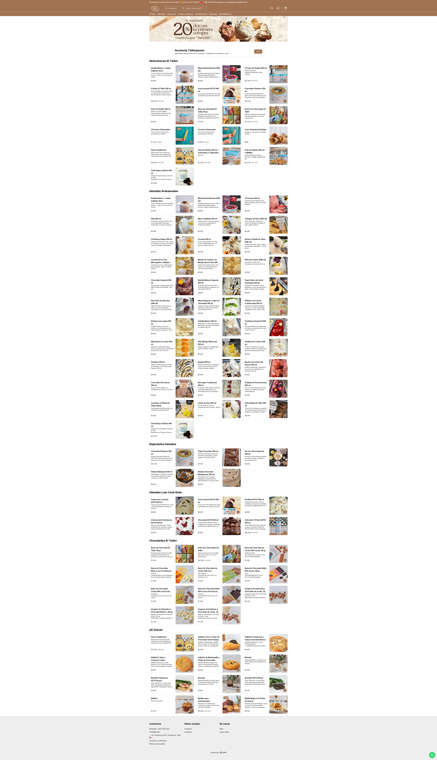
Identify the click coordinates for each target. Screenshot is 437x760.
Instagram (188, 729)
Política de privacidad (157, 744)
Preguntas (213, 14)
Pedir (221, 729)
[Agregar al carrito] (191, 80)
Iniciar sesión (224, 732)
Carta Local (171, 14)
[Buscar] (272, 8)
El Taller (152, 14)
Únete (258, 51)
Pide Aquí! (161, 14)
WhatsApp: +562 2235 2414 (159, 729)
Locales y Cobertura (185, 14)
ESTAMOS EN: (154, 732)
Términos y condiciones (157, 741)
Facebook (188, 732)
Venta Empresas (225, 14)
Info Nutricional (201, 14)
